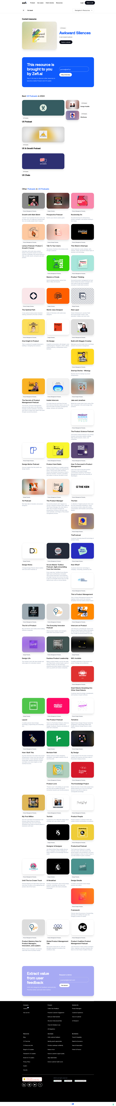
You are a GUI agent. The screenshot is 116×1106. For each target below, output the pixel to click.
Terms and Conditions (81, 1080)
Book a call (90, 2)
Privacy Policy (58, 1080)
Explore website (65, 42)
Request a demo (65, 975)
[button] (83, 10)
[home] (25, 2)
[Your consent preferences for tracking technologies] (113, 1104)
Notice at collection (48, 1104)
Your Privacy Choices (63, 1104)
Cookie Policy (68, 1080)
